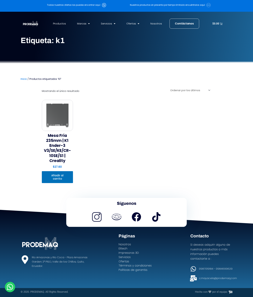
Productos (59, 23)
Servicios (106, 23)
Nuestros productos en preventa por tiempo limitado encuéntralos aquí (168, 4)
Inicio (24, 79)
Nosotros (156, 23)
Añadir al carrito (57, 177)
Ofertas (131, 23)
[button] (10, 287)
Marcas (81, 23)
